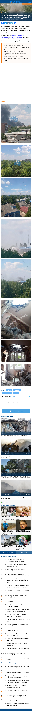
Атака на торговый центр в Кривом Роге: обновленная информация (16, 634)
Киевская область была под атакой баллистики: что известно (16, 615)
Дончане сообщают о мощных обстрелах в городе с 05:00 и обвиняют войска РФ (16, 489)
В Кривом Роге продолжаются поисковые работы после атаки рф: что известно (16, 591)
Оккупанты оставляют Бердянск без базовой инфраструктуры (16, 686)
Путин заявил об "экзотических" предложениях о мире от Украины (16, 560)
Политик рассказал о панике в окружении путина (16, 649)
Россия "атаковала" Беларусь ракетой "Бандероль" (16, 600)
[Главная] (11, 2)
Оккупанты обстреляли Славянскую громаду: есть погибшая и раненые (16, 676)
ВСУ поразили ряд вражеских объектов (16, 700)
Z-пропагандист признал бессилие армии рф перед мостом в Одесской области (16, 681)
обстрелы (17, 390)
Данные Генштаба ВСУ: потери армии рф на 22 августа (16, 658)
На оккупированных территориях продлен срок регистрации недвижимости (16, 610)
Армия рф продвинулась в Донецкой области (16, 691)
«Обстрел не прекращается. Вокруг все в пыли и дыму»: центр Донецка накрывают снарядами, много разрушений (16, 468)
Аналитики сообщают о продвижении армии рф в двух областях (16, 596)
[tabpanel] (16, 631)
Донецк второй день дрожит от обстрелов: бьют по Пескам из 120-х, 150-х (16, 448)
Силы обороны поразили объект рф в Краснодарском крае (16, 605)
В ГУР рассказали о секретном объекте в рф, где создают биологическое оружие (16, 667)
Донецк (9, 390)
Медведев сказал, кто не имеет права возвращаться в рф (16, 565)
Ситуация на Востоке (27, 4)
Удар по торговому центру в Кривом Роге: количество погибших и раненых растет (16, 671)
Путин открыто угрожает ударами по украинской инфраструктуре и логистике (16, 570)
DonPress (17, 1)
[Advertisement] (16, 83)
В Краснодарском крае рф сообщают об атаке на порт (16, 639)
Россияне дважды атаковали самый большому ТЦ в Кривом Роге (16, 696)
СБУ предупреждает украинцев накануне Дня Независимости (16, 704)
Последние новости (8, 552)
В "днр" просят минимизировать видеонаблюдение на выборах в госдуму (16, 575)
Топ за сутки (24, 552)
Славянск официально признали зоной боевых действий (16, 625)
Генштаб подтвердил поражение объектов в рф (16, 620)
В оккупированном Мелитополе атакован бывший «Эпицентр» (16, 629)
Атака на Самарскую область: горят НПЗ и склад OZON (16, 644)
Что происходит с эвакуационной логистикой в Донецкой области (16, 654)
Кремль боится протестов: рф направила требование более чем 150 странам (16, 586)
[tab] (8, 552)
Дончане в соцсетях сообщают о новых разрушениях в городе (16, 427)
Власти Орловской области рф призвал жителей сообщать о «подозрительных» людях (16, 580)
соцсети (16, 393)
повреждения (6, 393)
